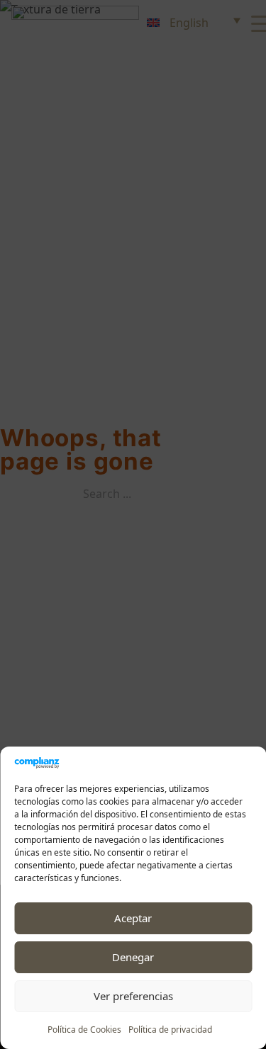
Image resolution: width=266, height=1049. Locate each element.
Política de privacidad (170, 1030)
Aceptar (133, 918)
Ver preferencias (133, 996)
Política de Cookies (84, 1030)
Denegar (133, 957)
